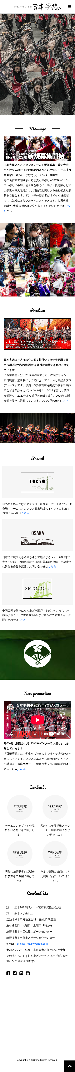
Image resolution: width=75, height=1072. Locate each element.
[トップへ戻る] (69, 1066)
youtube (22, 769)
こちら (65, 400)
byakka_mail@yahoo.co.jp (32, 943)
